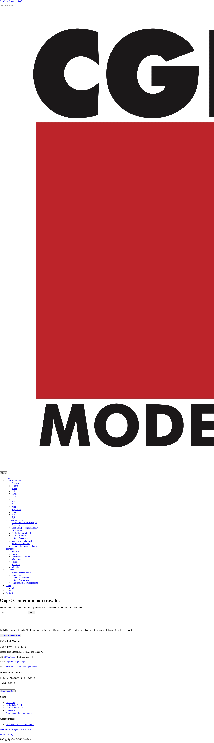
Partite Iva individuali (21, 533)
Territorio (10, 548)
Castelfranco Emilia (21, 556)
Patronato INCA (19, 535)
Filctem (15, 486)
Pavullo (15, 562)
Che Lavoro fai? (13, 480)
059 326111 (9, 657)
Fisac (14, 496)
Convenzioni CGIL (15, 707)
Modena (15, 551)
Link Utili (10, 702)
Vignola (15, 567)
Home (9, 478)
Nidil (14, 507)
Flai (13, 499)
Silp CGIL (16, 509)
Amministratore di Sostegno (24, 522)
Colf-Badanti (18, 530)
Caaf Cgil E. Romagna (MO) (25, 528)
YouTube (27, 729)
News (8, 585)
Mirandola (16, 559)
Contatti (9, 590)
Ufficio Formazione (21, 580)
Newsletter (11, 710)
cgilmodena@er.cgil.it (17, 661)
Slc (13, 514)
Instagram (15, 729)
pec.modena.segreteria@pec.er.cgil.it (22, 666)
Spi (13, 517)
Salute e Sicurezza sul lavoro (25, 546)
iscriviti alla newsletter (10, 635)
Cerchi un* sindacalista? (11, 1)
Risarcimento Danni (21, 543)
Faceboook (5, 729)
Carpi (14, 554)
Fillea (14, 488)
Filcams (15, 483)
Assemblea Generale (21, 572)
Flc (13, 501)
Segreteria (16, 575)
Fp (13, 504)
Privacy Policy (6, 734)
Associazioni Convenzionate (25, 583)
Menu (3, 473)
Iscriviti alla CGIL (14, 705)
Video (14, 588)
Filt (13, 491)
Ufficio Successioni (21, 538)
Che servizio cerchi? (15, 520)
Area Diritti (17, 525)
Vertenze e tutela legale (22, 541)
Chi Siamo (11, 569)
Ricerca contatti (7, 691)
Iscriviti (9, 593)
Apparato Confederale (22, 577)
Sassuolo (16, 564)
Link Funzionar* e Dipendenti (20, 724)
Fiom (14, 493)
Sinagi (14, 512)
